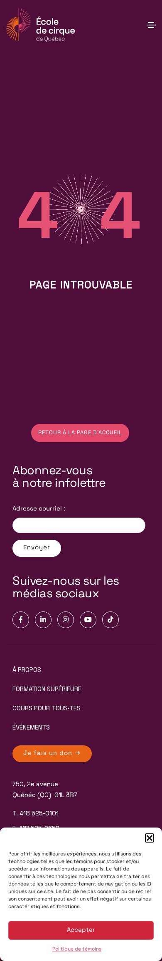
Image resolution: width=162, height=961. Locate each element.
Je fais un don (48, 753)
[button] (149, 838)
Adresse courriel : (38, 509)
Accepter (81, 930)
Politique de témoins (76, 949)
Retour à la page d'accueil (80, 432)
